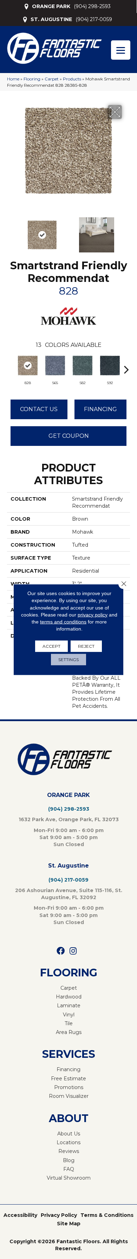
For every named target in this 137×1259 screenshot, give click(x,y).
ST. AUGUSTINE (51, 19)
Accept (51, 645)
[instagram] (73, 951)
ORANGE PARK (51, 6)
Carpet (52, 78)
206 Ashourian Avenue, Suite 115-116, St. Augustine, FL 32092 (68, 894)
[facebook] (61, 951)
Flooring (32, 78)
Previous (10, 231)
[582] (82, 365)
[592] (110, 365)
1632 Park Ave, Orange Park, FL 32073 (69, 819)
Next (126, 231)
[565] (55, 365)
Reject (86, 645)
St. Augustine (68, 865)
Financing (100, 409)
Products (72, 78)
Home (13, 78)
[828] (27, 365)
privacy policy (92, 615)
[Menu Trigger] (120, 50)
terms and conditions (63, 622)
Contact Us (39, 409)
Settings (68, 659)
